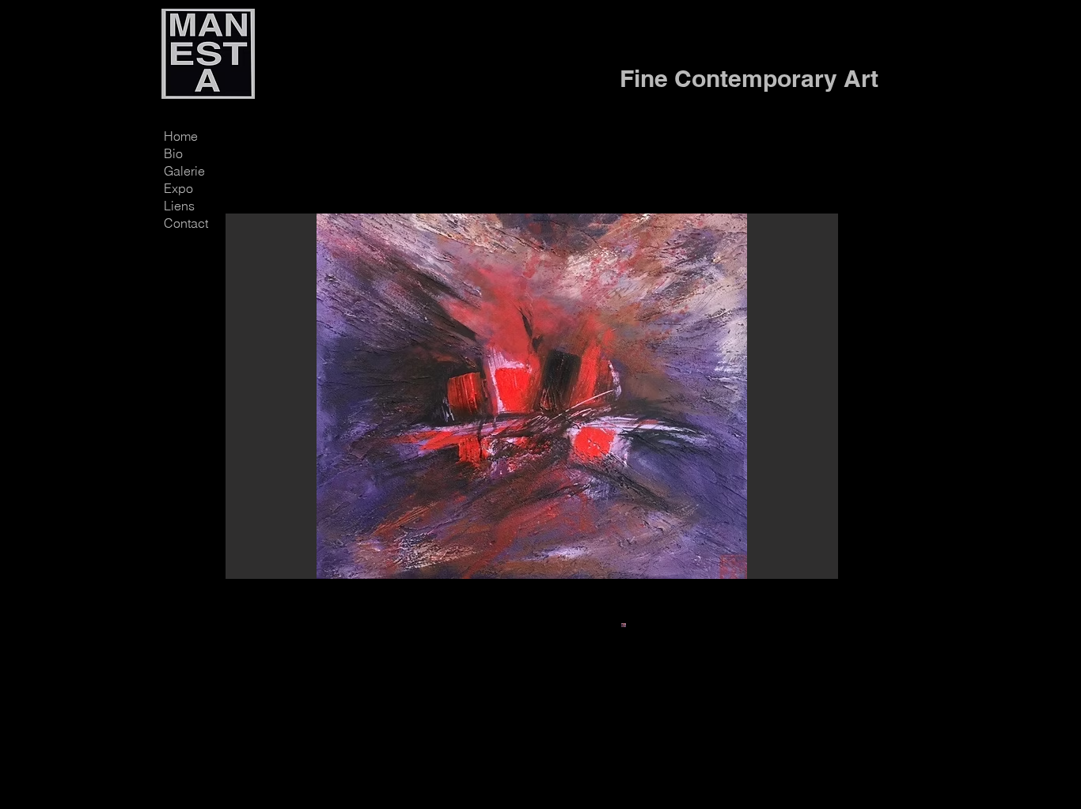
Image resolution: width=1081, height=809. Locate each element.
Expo (178, 188)
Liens (179, 206)
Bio (173, 153)
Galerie (184, 171)
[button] (532, 396)
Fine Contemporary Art (749, 78)
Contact (186, 223)
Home (181, 136)
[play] (799, 565)
